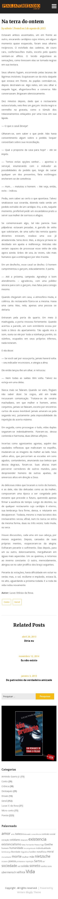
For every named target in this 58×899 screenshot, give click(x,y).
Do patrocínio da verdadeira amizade (29, 680)
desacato (24, 840)
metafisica (41, 851)
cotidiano (15, 839)
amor (6, 833)
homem (5, 848)
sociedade (9, 865)
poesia (12, 861)
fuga (42, 845)
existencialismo (11, 844)
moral (50, 851)
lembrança (6, 852)
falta (23, 845)
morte (16, 856)
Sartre (38, 861)
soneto (35, 865)
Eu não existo (29, 660)
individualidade (43, 848)
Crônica (5, 786)
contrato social (48, 834)
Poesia (5, 815)
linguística (25, 852)
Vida (30, 871)
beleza (19, 834)
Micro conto (8, 810)
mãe (31, 856)
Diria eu (29, 640)
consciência (36, 834)
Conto (6, 602)
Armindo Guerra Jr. (11, 776)
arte (13, 834)
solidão (25, 866)
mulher (25, 856)
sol (19, 866)
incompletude (30, 848)
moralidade (6, 857)
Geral (17, 602)
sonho (44, 866)
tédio (49, 866)
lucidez (32, 851)
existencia (37, 839)
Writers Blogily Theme (29, 892)
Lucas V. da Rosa (10, 805)
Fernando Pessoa (33, 845)
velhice (21, 872)
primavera (20, 861)
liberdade (15, 851)
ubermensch (9, 872)
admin (8, 28)
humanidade (16, 848)
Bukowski (27, 834)
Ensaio (5, 795)
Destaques (7, 791)
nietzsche (42, 856)
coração (5, 839)
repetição (30, 861)
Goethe (48, 844)
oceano (5, 861)
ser (44, 861)
